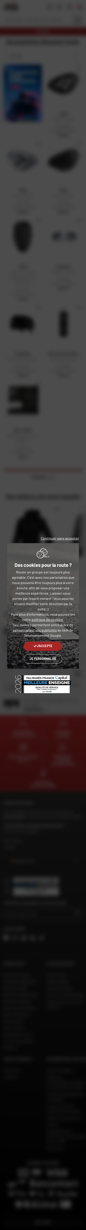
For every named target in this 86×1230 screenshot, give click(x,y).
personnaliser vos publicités (35, 630)
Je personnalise (43, 658)
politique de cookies (47, 619)
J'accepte (44, 646)
